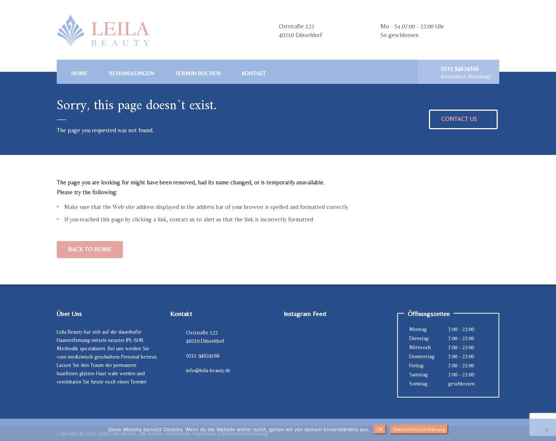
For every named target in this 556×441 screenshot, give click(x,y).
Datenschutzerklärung (419, 429)
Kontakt (254, 73)
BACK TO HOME (90, 249)
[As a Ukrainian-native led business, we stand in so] (370, 341)
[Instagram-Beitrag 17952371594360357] (299, 341)
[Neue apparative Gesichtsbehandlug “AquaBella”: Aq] (299, 362)
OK (379, 429)
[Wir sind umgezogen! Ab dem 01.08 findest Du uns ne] (334, 341)
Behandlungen (131, 73)
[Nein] (546, 430)
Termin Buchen (198, 73)
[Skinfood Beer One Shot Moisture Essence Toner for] (370, 362)
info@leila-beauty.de (208, 370)
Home (79, 73)
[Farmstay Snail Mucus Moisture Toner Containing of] (334, 362)
